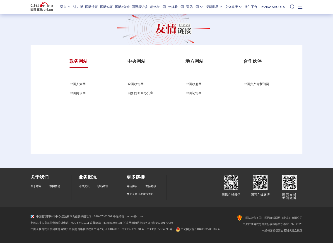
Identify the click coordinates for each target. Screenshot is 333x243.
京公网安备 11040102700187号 (200, 229)
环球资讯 (84, 186)
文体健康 (231, 7)
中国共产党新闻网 (256, 84)
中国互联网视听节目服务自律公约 (51, 229)
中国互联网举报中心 (48, 216)
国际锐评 (106, 7)
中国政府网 (194, 84)
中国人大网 (78, 84)
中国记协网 (194, 93)
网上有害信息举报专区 (140, 194)
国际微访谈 (140, 7)
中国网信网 (78, 93)
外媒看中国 (176, 7)
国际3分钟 (122, 7)
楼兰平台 (251, 7)
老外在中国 (158, 7)
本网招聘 (54, 186)
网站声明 (132, 186)
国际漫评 (91, 7)
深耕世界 (212, 7)
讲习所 (78, 7)
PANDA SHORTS (273, 7)
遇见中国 (192, 7)
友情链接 (150, 186)
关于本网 (36, 186)
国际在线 (42, 7)
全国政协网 (136, 84)
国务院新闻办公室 (140, 93)
